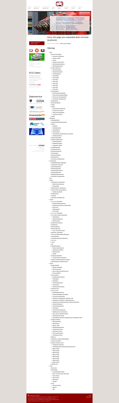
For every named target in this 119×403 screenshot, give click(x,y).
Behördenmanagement (56, 151)
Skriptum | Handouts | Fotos (57, 342)
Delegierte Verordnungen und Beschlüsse (62, 205)
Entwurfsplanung (56, 129)
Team (51, 366)
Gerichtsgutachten (57, 73)
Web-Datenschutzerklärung (59, 64)
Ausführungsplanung (57, 135)
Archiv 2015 (55, 87)
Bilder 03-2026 (56, 362)
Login (90, 395)
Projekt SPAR (56, 75)
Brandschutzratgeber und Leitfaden (60, 294)
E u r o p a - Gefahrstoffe (56, 213)
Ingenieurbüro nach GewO (57, 164)
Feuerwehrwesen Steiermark (59, 309)
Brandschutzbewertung (58, 218)
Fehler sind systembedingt (58, 112)
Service (51, 263)
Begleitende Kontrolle (57, 143)
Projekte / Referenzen (56, 67)
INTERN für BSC (55, 193)
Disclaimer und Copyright (58, 62)
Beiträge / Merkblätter (57, 267)
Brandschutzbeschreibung (57, 170)
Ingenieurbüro (53, 160)
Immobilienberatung (55, 147)
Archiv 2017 (55, 83)
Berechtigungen (54, 100)
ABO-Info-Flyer (54, 364)
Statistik (54, 253)
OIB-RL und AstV (56, 220)
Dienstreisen (55, 379)
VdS (52, 244)
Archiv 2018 (55, 81)
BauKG (51, 180)
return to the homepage (65, 43)
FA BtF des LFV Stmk (57, 331)
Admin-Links (54, 367)
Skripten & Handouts (55, 319)
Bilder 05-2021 (56, 352)
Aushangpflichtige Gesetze (58, 371)
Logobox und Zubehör (56, 340)
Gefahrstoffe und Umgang (58, 315)
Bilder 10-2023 (56, 358)
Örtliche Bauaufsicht (57, 141)
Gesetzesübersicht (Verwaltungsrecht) (59, 261)
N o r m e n (53, 240)
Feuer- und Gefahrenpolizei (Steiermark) (60, 234)
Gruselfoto (53, 195)
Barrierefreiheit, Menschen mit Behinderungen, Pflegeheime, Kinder (67, 317)
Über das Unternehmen (56, 54)
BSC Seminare (56, 323)
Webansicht (88, 396)
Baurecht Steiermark (55, 228)
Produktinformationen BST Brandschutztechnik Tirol (64, 346)
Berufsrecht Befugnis (55, 102)
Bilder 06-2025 (56, 360)
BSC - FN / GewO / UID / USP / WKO (61, 373)
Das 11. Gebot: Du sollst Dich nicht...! (61, 271)
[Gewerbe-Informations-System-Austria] (36, 101)
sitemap (53, 116)
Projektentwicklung (57, 127)
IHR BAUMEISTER (55, 120)
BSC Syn (55, 387)
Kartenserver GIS (55, 288)
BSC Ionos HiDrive (57, 385)
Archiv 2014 (55, 89)
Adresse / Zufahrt (56, 58)
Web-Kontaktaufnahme (58, 65)
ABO (54, 389)
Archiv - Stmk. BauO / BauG (59, 230)
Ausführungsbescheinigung (59, 276)
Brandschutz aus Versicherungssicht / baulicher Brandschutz (66, 302)
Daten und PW (56, 377)
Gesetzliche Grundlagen (58, 249)
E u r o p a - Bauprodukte (56, 201)
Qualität (53, 106)
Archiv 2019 (55, 79)
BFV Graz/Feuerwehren (58, 333)
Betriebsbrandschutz (55, 246)
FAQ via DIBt (55, 211)
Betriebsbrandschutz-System (57, 174)
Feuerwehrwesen (55, 236)
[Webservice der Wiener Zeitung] (36, 115)
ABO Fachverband (57, 321)
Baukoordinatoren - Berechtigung (58, 187)
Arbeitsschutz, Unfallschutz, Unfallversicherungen (63, 300)
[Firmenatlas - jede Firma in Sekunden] (36, 131)
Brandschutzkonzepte (56, 168)
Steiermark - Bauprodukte (57, 232)
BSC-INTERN (54, 369)
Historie (54, 60)
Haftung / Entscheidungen (58, 247)
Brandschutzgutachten (56, 166)
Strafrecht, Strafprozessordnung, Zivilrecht (60, 259)
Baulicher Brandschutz (58, 304)
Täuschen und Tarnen (57, 114)
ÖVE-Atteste (55, 280)
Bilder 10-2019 (56, 348)
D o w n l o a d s (54, 290)
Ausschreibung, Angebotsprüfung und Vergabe (63, 133)
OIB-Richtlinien (56, 216)
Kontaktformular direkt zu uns (35, 43)
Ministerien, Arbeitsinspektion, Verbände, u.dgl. (63, 298)
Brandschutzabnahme (56, 172)
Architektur (55, 125)
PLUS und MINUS (57, 273)
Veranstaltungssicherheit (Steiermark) (59, 238)
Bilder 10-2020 (56, 350)
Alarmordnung (56, 284)
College (53, 104)
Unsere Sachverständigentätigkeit (60, 95)
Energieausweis (54, 153)
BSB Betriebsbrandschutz (58, 327)
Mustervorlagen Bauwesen (58, 286)
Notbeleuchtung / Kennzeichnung (60, 311)
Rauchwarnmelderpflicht (56, 255)
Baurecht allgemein (55, 226)
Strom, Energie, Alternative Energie (60, 313)
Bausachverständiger (56, 155)
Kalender (55, 381)
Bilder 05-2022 (56, 356)
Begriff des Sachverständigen (59, 93)
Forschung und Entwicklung (59, 296)
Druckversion (32, 395)
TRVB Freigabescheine (58, 282)
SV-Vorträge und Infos (57, 335)
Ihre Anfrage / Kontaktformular (59, 98)
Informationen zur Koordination (58, 182)
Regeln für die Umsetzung (58, 184)
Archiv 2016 (55, 85)
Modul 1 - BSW (56, 325)
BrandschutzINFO (55, 265)
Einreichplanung (56, 131)
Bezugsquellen (56, 185)
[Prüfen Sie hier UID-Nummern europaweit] (36, 107)
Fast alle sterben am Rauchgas (59, 257)
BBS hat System (56, 251)
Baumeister (52, 118)
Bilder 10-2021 (56, 354)
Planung (53, 124)
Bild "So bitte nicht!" (57, 269)
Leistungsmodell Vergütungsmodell (59, 122)
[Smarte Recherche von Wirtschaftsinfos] (36, 124)
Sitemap (37, 395)
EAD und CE (55, 207)
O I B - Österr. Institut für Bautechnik (59, 215)
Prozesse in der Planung (58, 110)
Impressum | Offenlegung (58, 56)
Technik (51, 199)
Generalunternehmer (55, 149)
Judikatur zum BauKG (57, 191)
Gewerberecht (54, 224)
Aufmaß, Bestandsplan (56, 137)
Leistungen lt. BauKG (57, 145)
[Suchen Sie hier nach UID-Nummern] (36, 111)
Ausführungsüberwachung (57, 139)
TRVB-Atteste (56, 278)
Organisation (55, 307)
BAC (51, 178)
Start (51, 52)
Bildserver (53, 336)
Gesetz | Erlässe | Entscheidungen (58, 189)
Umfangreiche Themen (58, 329)
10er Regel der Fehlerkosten (59, 108)
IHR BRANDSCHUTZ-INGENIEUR (58, 162)
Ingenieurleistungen (57, 69)
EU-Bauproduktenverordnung (59, 203)
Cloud (52, 383)
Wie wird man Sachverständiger (60, 96)
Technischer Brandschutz (58, 306)
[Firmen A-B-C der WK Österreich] (36, 119)
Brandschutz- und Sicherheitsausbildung (60, 338)
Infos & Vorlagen (54, 275)
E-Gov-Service (56, 375)
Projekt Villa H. (56, 77)
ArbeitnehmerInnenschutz (57, 222)
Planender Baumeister (57, 71)
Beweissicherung (55, 156)
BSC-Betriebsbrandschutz (58, 292)
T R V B (53, 242)
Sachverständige (55, 91)
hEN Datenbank (56, 209)
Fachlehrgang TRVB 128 (58, 344)
